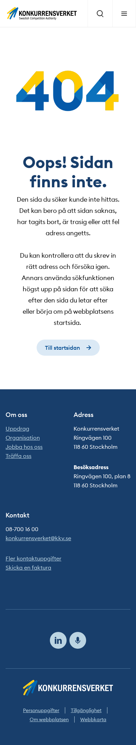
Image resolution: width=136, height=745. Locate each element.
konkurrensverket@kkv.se (38, 538)
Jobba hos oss (24, 446)
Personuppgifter (41, 710)
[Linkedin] (58, 640)
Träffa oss (18, 455)
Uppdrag (17, 428)
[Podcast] (77, 640)
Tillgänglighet (86, 710)
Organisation (23, 437)
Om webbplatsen (49, 719)
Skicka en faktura (28, 567)
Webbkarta (93, 719)
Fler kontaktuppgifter (33, 558)
